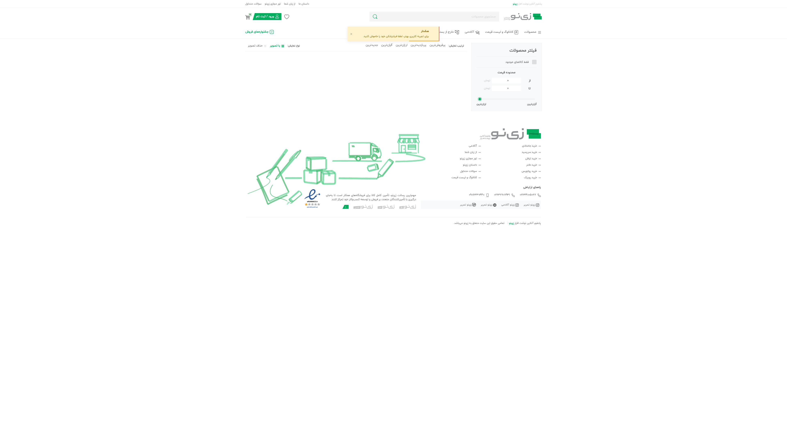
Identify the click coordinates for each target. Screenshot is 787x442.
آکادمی (469, 32)
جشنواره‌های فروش (256, 32)
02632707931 (502, 195)
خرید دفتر (531, 165)
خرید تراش (531, 158)
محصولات (530, 32)
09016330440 (476, 195)
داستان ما (304, 4)
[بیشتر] (345, 207)
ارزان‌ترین (401, 45)
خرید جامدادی (529, 146)
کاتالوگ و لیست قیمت (499, 32)
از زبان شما (289, 4)
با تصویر (275, 46)
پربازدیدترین (418, 45)
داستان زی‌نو (470, 165)
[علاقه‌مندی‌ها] (287, 16)
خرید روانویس (529, 171)
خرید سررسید (529, 152)
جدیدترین (372, 45)
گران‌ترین (386, 45)
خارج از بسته (446, 32)
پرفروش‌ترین (437, 45)
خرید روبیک (530, 177)
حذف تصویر (255, 46)
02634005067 (528, 195)
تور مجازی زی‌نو (273, 4)
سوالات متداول (253, 4)
